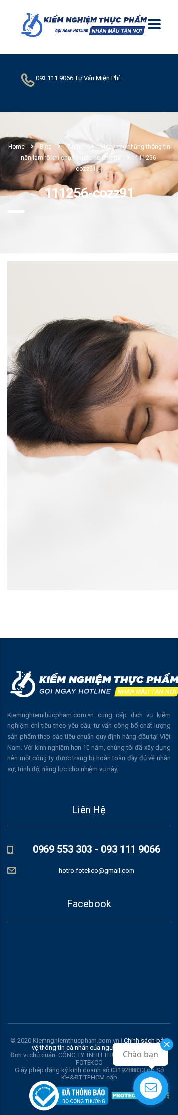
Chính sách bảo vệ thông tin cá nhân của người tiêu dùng (100, 1044)
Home (16, 147)
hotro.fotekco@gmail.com (96, 870)
